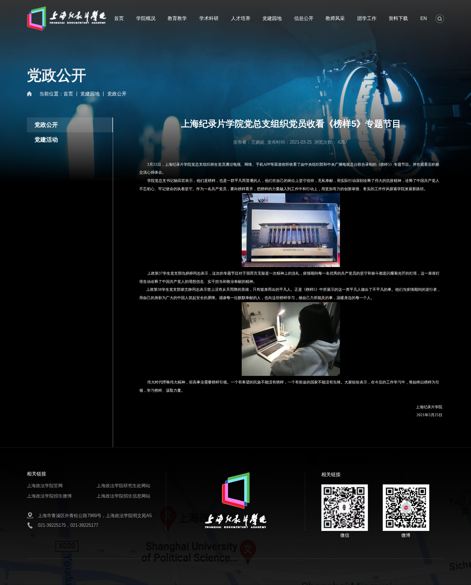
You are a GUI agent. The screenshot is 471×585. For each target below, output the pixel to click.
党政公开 (117, 93)
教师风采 (335, 18)
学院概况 (146, 18)
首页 (119, 18)
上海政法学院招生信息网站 (123, 496)
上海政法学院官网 (45, 485)
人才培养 (240, 18)
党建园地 (272, 18)
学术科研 (209, 18)
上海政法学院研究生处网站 (123, 485)
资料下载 (398, 18)
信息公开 (303, 18)
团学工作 (367, 18)
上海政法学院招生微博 (49, 496)
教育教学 (177, 18)
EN (423, 18)
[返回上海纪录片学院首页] (66, 7)
